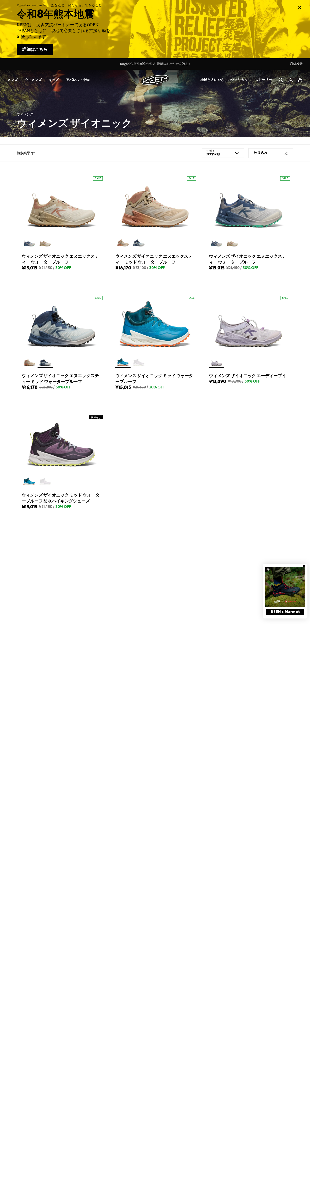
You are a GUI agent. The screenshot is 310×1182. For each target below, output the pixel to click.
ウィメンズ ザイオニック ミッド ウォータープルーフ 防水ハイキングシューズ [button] (61, 498)
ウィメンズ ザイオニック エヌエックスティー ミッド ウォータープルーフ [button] (154, 259)
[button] (300, 80)
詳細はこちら (35, 49)
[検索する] (281, 80)
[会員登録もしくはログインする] (290, 80)
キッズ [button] (54, 80)
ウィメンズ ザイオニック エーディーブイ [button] (247, 376)
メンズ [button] (12, 80)
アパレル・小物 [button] (78, 80)
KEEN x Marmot (285, 612)
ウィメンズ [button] (33, 80)
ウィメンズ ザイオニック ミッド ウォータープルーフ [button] (154, 379)
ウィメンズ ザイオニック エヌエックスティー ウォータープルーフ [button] (60, 259)
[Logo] (155, 80)
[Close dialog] (304, 566)
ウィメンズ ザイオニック (74, 123)
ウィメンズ (25, 114)
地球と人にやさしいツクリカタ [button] (224, 80)
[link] (285, 587)
